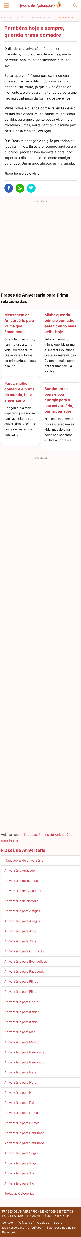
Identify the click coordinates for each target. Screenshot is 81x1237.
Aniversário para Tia (19, 1173)
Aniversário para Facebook (24, 971)
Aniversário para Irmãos (21, 1012)
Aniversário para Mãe (20, 1032)
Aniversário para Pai (19, 1103)
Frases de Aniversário (13, 17)
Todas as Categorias (19, 1193)
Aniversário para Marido (21, 1042)
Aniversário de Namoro (21, 901)
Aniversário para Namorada (24, 1052)
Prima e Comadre (42, 17)
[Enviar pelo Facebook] (8, 188)
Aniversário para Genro (21, 1002)
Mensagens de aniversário (23, 860)
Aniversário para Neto (20, 1083)
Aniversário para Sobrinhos (24, 1143)
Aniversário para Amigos (22, 921)
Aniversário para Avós (20, 941)
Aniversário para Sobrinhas (24, 1133)
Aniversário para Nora (20, 1093)
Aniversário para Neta (20, 1072)
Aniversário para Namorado (24, 1062)
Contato (7, 1222)
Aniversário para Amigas (22, 911)
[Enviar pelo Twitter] (31, 188)
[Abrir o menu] (6, 5)
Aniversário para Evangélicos (25, 961)
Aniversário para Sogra (21, 1153)
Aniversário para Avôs (20, 931)
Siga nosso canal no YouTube (22, 1227)
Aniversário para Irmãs (20, 1022)
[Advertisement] (40, 245)
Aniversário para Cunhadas (24, 951)
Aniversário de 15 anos (21, 881)
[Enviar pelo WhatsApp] (20, 188)
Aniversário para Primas (21, 1113)
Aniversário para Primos (22, 1123)
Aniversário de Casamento (23, 891)
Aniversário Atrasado (19, 870)
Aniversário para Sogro (21, 1163)
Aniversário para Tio (19, 1183)
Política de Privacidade (33, 1222)
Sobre (58, 1222)
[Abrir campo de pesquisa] (75, 5)
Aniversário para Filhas (21, 982)
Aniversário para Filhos (21, 992)
